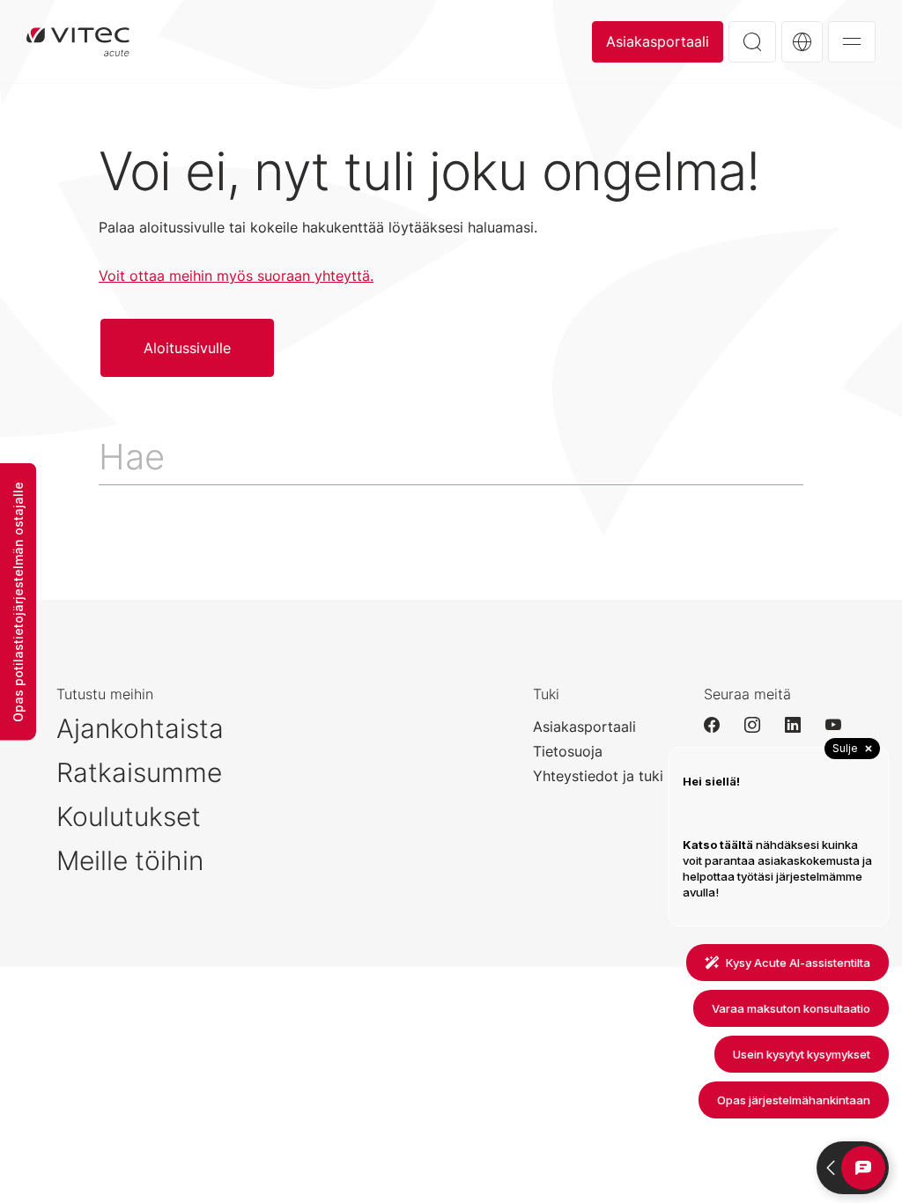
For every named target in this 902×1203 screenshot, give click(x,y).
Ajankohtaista (140, 728)
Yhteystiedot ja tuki (598, 776)
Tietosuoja (568, 751)
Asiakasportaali (657, 41)
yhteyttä (342, 275)
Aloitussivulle (77, 41)
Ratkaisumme (139, 772)
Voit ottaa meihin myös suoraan (206, 275)
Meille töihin (129, 860)
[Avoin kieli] (802, 42)
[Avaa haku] (752, 42)
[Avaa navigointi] (852, 42)
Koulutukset (128, 816)
